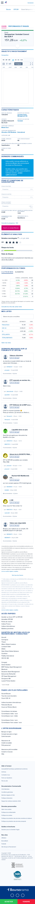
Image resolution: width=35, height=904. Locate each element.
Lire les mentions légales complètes (9, 571)
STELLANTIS (6, 334)
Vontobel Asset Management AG (22, 115)
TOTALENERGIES (7, 338)
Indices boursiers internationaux (11, 702)
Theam (3, 642)
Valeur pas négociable (18, 523)
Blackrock (4, 669)
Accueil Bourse (6, 693)
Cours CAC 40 (5, 698)
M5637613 (7, 444)
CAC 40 (4, 328)
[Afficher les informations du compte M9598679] (5, 524)
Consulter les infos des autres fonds (11, 306)
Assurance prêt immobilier (9, 749)
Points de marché (6, 622)
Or (2, 331)
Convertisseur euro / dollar (9, 716)
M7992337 (9, 366)
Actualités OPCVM (7, 619)
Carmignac (4, 640)
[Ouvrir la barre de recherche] (22, 3)
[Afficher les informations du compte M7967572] (5, 431)
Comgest (4, 662)
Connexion (31, 3)
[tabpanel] (17, 289)
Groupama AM (5, 678)
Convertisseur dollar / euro (9, 714)
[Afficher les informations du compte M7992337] (5, 357)
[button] (2, 2)
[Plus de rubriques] (32, 26)
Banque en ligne (6, 732)
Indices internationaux (8, 626)
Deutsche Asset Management (10, 672)
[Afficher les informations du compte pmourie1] (5, 455)
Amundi (3, 637)
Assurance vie (5, 740)
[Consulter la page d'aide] (25, 3)
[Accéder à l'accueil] (3, 9)
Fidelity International (7, 656)
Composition (4, 55)
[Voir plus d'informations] (33, 181)
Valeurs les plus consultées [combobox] (11, 316)
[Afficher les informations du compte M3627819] (5, 501)
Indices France (6, 624)
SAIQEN (7, 490)
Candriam (4, 653)
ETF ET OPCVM (14, 358)
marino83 (7, 513)
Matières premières (7, 628)
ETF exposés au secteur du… (20, 380)
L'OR (11, 500)
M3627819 (9, 509)
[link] (14, 769)
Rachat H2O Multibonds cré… (19, 477)
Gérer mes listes (6, 343)
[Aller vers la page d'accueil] (5, 2)
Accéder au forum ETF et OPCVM (11, 617)
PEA (2, 754)
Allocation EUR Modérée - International (13, 132)
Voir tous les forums (17, 575)
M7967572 (9, 440)
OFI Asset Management (8, 676)
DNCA (3, 649)
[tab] (7, 272)
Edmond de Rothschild (8, 674)
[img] (20, 242)
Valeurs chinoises (16, 355)
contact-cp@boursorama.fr (14, 174)
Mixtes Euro (5, 127)
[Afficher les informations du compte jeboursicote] (5, 381)
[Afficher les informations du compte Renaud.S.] (5, 406)
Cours (3, 26)
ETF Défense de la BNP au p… (21, 405)
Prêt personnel (5, 745)
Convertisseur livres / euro (9, 720)
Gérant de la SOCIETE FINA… (20, 454)
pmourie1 (9, 465)
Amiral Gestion (5, 665)
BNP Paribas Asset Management (11, 667)
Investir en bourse (7, 752)
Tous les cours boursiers (9, 696)
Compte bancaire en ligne (9, 734)
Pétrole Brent (5, 325)
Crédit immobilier (6, 743)
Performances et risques (18, 26)
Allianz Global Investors (8, 644)
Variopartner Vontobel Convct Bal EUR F (16, 35)
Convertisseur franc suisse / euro (11, 722)
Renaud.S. (9, 416)
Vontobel (20, 121)
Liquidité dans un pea (20, 429)
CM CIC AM (5, 658)
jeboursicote (10, 391)
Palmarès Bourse (6, 705)
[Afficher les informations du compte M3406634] (5, 477)
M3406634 (9, 486)
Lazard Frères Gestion (8, 681)
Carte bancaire (6, 736)
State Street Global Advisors (10, 651)
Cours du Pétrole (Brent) (9, 707)
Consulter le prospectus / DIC (9, 223)
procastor (7, 370)
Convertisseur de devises (9, 711)
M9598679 (9, 534)
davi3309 (7, 394)
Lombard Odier (6, 646)
